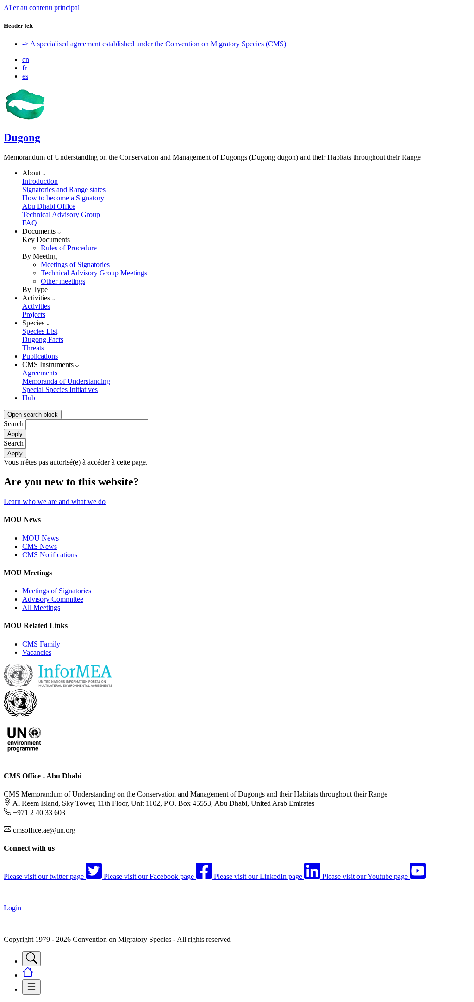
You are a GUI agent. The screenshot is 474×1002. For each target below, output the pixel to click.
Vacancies (36, 652)
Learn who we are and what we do (55, 501)
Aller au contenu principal (42, 8)
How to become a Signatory (63, 198)
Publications (40, 356)
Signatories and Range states (64, 189)
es (25, 76)
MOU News (40, 538)
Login (12, 908)
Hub (28, 398)
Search (14, 424)
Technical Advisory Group (61, 214)
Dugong (22, 137)
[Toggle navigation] (31, 958)
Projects (33, 314)
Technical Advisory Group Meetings (94, 273)
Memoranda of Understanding (66, 381)
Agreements (39, 373)
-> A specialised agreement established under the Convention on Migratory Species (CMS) (154, 44)
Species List (39, 331)
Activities (36, 306)
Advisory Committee (52, 599)
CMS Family (41, 644)
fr (24, 68)
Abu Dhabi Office (48, 206)
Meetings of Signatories (75, 264)
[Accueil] (24, 118)
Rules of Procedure (69, 248)
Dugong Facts (42, 339)
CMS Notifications (49, 555)
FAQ (29, 223)
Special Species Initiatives (60, 389)
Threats (33, 348)
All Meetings (41, 607)
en (25, 59)
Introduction (40, 181)
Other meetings (63, 281)
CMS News (39, 546)
